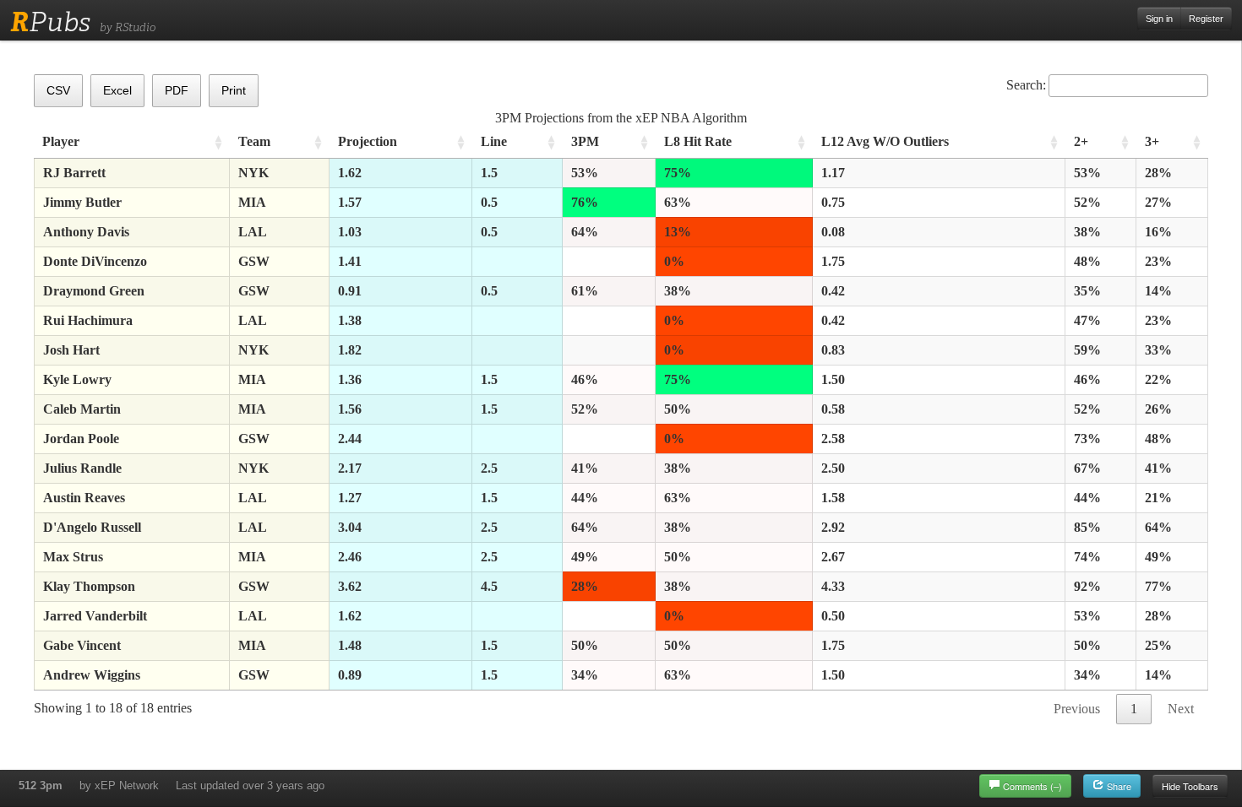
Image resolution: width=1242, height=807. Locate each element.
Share (1117, 786)
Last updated (250, 785)
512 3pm (41, 785)
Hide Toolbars (1190, 786)
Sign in (1159, 19)
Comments (1032, 786)
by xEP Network (119, 785)
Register (1206, 19)
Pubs (50, 22)
